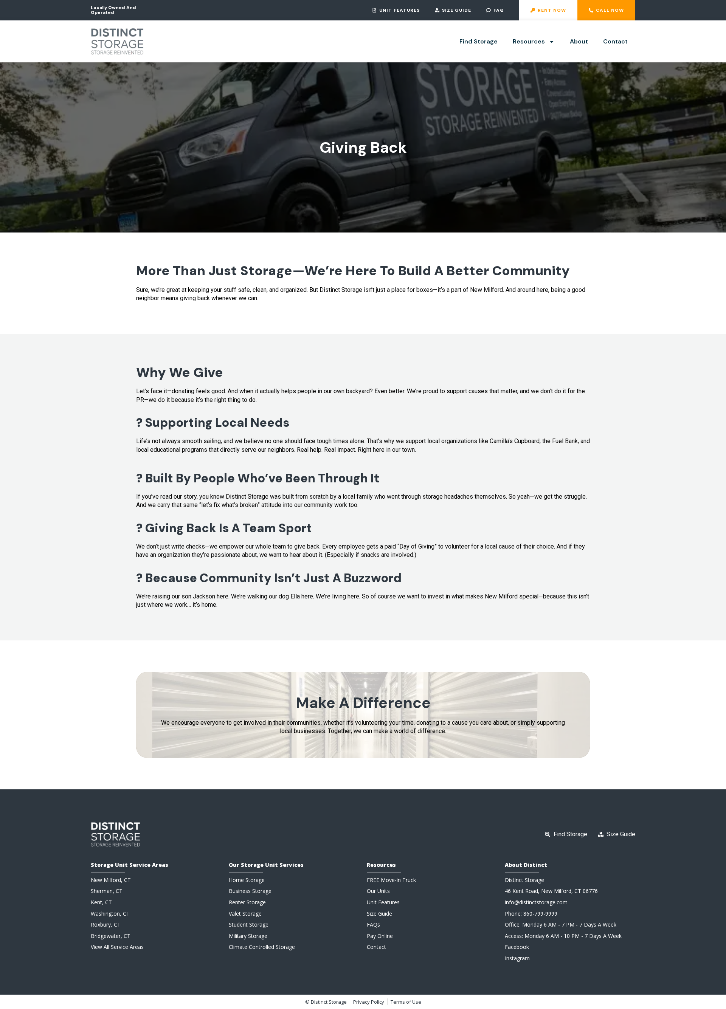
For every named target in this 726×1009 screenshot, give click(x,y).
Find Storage (478, 41)
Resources (529, 41)
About (579, 41)
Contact (615, 41)
